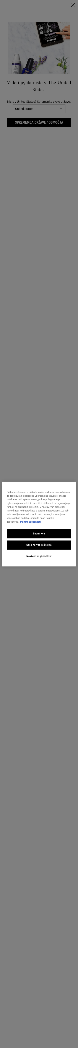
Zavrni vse (39, 533)
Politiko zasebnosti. (30, 521)
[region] (39, 524)
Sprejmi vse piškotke (39, 544)
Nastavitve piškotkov (38, 556)
